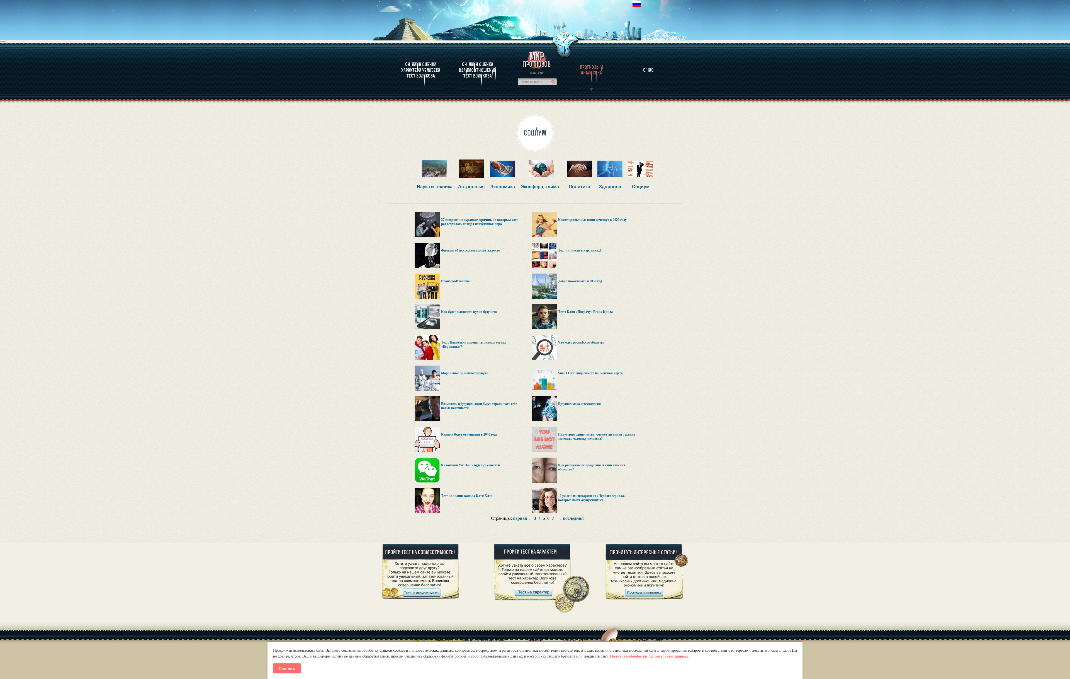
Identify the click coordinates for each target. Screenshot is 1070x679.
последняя (573, 518)
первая (520, 518)
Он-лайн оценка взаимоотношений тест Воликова (478, 70)
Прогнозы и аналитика (591, 70)
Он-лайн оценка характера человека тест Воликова (420, 70)
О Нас (648, 70)
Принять (287, 668)
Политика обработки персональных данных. (649, 656)
